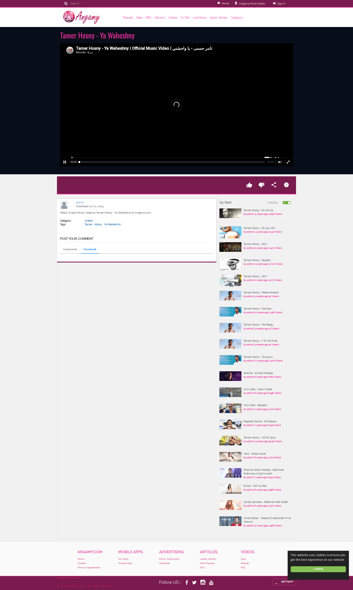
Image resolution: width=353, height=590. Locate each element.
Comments (70, 249)
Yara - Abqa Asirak (255, 453)
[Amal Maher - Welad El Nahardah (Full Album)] (230, 521)
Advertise (164, 563)
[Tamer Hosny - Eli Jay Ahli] (230, 232)
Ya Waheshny (112, 224)
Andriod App (125, 563)
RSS (202, 567)
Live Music (200, 17)
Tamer (88, 224)
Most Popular (207, 563)
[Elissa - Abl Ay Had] (230, 489)
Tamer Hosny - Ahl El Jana (259, 437)
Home (225, 3)
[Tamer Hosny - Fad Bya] (230, 311)
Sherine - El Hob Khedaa (258, 373)
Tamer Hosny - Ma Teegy (258, 324)
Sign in (281, 3)
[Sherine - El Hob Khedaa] (230, 376)
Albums (160, 17)
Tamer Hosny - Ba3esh (257, 260)
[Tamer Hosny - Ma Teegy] (230, 327)
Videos (173, 17)
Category (237, 17)
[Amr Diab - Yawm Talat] (230, 392)
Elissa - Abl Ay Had (255, 485)
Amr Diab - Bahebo (255, 405)
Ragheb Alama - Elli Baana (260, 421)
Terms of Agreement (88, 567)
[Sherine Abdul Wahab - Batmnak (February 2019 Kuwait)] (230, 473)
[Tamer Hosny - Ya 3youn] (230, 360)
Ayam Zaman (219, 17)
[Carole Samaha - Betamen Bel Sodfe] (230, 505)
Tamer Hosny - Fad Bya (257, 308)
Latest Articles (208, 558)
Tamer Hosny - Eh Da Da (258, 210)
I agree (318, 569)
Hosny (98, 224)
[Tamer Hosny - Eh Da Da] (230, 213)
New (139, 17)
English (289, 581)
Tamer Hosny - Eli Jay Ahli (259, 228)
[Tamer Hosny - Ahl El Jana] (230, 440)
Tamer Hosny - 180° (255, 243)
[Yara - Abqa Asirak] (230, 457)
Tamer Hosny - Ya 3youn (258, 356)
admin (80, 202)
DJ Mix (185, 17)
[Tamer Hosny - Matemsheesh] (230, 295)
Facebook (90, 249)
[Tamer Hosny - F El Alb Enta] (230, 344)
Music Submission (169, 558)
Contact (81, 563)
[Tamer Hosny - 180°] (230, 247)
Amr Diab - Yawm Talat (258, 389)
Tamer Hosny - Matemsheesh (261, 292)
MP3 (148, 17)
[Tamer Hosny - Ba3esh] (230, 264)
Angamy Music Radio (251, 3)
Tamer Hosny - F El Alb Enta (260, 340)
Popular (128, 17)
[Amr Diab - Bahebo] (230, 408)
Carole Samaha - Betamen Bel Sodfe (266, 501)
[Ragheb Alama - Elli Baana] (230, 424)
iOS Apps (123, 558)
